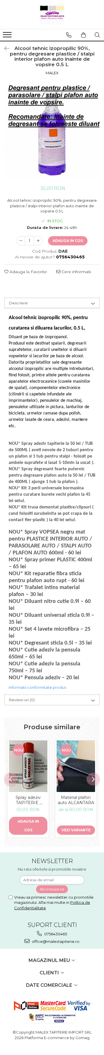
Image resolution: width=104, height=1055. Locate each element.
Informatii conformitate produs (37, 687)
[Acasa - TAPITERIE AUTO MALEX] (52, 14)
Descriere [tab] (18, 303)
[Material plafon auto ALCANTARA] (76, 766)
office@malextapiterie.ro (55, 941)
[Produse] (8, 36)
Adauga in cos (68, 240)
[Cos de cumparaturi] (83, 35)
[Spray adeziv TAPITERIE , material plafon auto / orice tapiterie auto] (28, 766)
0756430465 (55, 934)
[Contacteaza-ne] (68, 35)
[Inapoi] (4, 48)
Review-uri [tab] (22, 699)
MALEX (52, 73)
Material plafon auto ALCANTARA (76, 800)
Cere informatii (75, 271)
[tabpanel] (52, 131)
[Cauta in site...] (97, 35)
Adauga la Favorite (27, 271)
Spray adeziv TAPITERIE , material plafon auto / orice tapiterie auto (28, 800)
